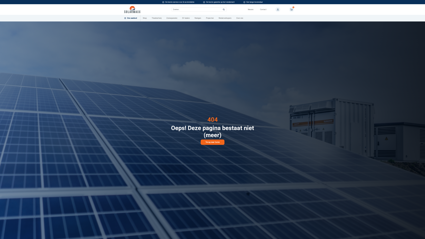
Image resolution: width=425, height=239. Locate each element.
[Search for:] (199, 9)
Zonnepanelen (171, 18)
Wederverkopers (225, 18)
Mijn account (277, 9)
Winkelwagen (291, 9)
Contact (263, 9)
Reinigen (198, 18)
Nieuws (250, 9)
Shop (145, 18)
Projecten (210, 18)
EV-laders (186, 18)
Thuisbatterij (156, 18)
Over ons (239, 18)
